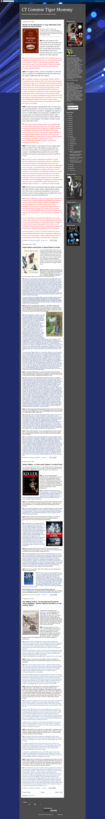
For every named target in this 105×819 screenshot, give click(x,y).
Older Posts (58, 792)
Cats (32, 804)
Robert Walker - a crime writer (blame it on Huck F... (75, 158)
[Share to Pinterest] (56, 240)
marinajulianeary (72, 55)
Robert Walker (37, 467)
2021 (69, 124)
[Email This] (50, 240)
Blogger (64, 814)
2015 (69, 136)
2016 (69, 134)
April (71, 166)
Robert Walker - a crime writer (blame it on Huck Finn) (42, 464)
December (72, 137)
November (72, 139)
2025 (69, 116)
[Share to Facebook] (55, 240)
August (71, 145)
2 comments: (44, 457)
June (71, 149)
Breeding (25, 804)
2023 (69, 120)
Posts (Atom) (32, 795)
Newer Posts (26, 792)
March (71, 168)
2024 (69, 118)
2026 (69, 114)
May (71, 164)
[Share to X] (53, 240)
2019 (69, 128)
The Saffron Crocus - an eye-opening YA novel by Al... (75, 161)
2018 (69, 130)
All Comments (72, 108)
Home (43, 792)
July (71, 147)
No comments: (44, 240)
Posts (70, 106)
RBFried (55, 814)
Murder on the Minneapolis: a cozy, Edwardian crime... (75, 152)
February (72, 170)
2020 (69, 126)
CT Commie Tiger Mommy (47, 9)
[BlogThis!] (52, 240)
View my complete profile (72, 80)
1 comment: (44, 788)
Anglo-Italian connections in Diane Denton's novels (41, 247)
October (71, 141)
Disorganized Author (44, 30)
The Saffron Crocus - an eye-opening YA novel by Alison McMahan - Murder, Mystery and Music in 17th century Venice (42, 603)
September (72, 143)
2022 (69, 122)
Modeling (38, 804)
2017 (69, 132)
